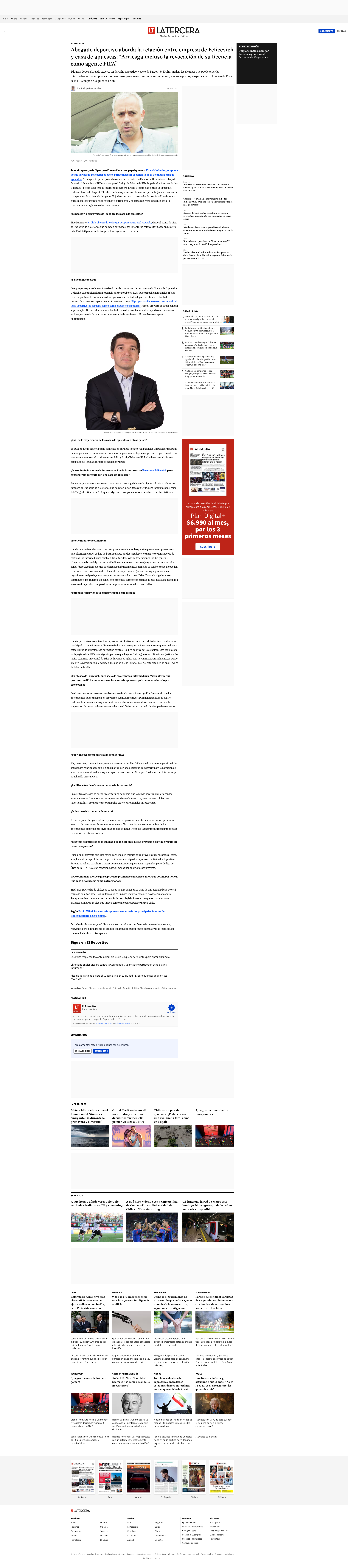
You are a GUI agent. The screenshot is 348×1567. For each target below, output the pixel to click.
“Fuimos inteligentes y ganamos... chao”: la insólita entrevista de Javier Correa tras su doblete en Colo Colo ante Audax (214, 1360)
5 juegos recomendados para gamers (211, 1112)
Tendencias (160, 1292)
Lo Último (92, 18)
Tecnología (47, 18)
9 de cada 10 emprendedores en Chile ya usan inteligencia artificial (131, 1301)
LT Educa (137, 18)
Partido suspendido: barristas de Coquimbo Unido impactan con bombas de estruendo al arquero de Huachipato (201, 332)
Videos (81, 18)
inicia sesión (82, 1051)
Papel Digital (124, 18)
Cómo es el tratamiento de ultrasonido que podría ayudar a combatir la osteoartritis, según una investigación (173, 1303)
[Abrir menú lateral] (4, 31)
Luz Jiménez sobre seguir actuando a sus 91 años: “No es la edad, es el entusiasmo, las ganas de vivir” (214, 1384)
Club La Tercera (107, 18)
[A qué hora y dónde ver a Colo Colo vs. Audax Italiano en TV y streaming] (97, 1227)
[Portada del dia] (207, 494)
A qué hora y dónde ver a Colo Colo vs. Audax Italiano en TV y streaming (97, 1203)
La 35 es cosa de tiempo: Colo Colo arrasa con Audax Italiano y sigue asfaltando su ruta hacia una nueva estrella (201, 346)
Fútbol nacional (169, 988)
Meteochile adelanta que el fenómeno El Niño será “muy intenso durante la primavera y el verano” (89, 1116)
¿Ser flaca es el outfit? (206, 1436)
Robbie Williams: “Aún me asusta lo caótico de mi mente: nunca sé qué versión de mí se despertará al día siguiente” (130, 1424)
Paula (198, 1373)
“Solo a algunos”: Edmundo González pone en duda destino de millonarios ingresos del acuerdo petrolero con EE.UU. (207, 255)
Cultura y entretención (125, 1373)
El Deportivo (60, 18)
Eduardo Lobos (95, 988)
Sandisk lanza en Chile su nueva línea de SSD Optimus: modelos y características (90, 1440)
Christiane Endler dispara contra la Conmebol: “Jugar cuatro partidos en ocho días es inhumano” (119, 966)
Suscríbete (102, 1050)
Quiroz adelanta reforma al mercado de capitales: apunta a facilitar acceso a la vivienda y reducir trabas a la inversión (131, 1343)
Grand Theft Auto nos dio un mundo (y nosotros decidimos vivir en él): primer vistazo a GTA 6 (129, 1116)
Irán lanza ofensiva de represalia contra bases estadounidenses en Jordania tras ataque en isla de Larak (208, 230)
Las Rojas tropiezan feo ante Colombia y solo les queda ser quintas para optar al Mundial (120, 957)
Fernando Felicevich (112, 988)
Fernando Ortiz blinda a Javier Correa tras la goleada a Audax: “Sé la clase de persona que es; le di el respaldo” (214, 1342)
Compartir (77, 161)
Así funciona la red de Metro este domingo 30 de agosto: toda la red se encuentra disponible (207, 1205)
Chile (73, 1292)
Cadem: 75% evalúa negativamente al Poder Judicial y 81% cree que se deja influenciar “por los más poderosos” (208, 202)
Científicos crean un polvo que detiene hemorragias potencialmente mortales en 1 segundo (173, 1342)
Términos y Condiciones (103, 1023)
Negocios (35, 18)
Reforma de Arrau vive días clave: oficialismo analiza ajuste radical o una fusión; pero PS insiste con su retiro (208, 188)
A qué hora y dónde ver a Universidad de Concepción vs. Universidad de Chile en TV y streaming (152, 1205)
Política (13, 18)
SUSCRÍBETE (207, 546)
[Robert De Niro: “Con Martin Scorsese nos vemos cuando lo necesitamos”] (131, 1403)
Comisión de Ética (130, 988)
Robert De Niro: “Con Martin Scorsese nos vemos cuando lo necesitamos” (131, 1382)
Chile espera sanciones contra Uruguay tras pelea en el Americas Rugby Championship (200, 374)
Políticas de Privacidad (122, 1023)
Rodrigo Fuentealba (91, 88)
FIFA (141, 988)
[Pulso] (110, 1493)
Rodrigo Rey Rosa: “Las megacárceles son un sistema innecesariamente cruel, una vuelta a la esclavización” (131, 1440)
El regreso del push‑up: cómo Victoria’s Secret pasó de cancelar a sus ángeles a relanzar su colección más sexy (171, 1360)
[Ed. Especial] (166, 1493)
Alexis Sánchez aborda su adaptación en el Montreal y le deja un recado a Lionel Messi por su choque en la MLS (202, 319)
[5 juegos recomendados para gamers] (214, 1136)
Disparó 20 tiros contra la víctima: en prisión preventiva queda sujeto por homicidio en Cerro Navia (207, 216)
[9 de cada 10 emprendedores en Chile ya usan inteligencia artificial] (131, 1322)
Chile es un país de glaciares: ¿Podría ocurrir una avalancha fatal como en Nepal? (171, 1116)
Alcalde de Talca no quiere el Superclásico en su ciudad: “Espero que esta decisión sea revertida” (119, 977)
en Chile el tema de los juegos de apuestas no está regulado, (120, 222)
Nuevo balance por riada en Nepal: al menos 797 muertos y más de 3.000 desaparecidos (206, 242)
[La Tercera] (83, 1493)
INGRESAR (341, 31)
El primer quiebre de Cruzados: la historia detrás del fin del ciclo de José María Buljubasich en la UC (200, 385)
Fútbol (85, 988)
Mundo (71, 18)
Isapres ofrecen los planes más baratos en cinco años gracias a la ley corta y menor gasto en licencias (131, 1359)
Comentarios (91, 161)
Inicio (5, 18)
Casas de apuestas (152, 988)
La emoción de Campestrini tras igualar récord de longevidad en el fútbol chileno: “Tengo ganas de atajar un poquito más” (200, 360)
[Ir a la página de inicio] (174, 31)
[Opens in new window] (138, 1493)
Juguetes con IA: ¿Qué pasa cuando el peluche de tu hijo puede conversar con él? (213, 1423)
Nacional (24, 18)
